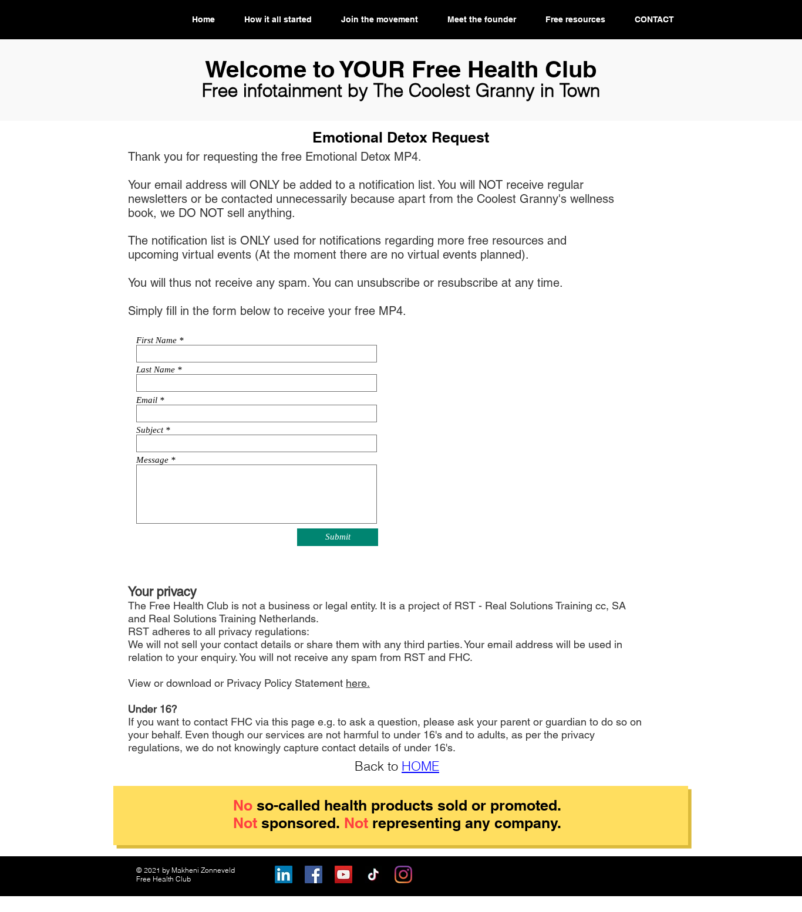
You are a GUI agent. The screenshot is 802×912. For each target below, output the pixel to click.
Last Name (155, 369)
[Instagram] (403, 874)
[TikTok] (373, 874)
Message (152, 460)
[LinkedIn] (283, 874)
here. (358, 683)
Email (146, 400)
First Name (156, 340)
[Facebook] (313, 874)
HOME (420, 766)
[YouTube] (343, 874)
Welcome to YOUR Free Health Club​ (401, 69)
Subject (149, 430)
